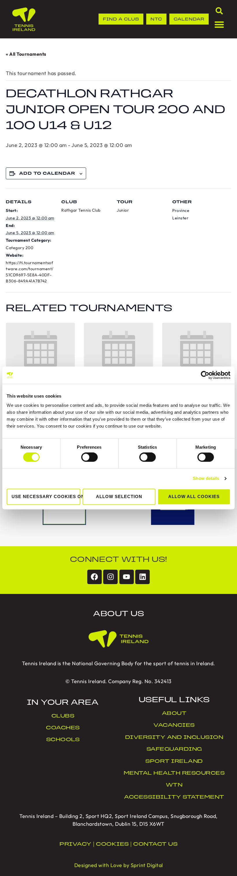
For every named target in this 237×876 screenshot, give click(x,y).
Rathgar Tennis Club (81, 210)
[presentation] (40, 348)
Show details (206, 478)
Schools (63, 740)
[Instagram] (110, 577)
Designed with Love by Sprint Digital (118, 865)
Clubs (63, 716)
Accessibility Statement (174, 797)
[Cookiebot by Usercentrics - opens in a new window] (205, 375)
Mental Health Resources (174, 773)
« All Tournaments (26, 54)
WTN (174, 785)
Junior (123, 210)
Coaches (63, 728)
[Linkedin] (142, 577)
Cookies (112, 844)
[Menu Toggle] (219, 24)
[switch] (89, 457)
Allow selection (119, 496)
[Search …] (219, 11)
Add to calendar (47, 174)
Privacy (76, 844)
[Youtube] (126, 577)
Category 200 (19, 247)
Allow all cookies (194, 496)
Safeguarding (174, 749)
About (174, 713)
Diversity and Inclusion (174, 737)
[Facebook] (94, 577)
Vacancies (174, 725)
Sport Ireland (174, 761)
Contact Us (155, 844)
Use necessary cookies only (46, 496)
